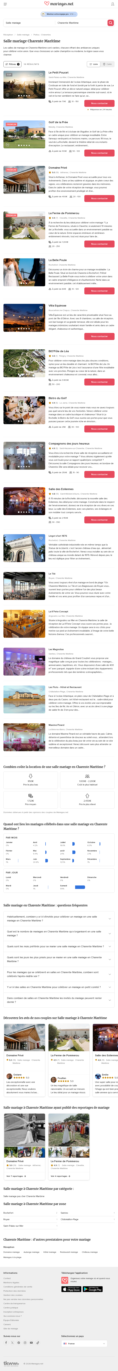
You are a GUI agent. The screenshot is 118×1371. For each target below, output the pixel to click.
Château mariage (90, 1252)
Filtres (14, 64)
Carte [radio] (109, 64)
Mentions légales (11, 1282)
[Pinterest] (18, 1342)
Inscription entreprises (13, 1312)
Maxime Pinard (56, 725)
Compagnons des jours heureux (69, 443)
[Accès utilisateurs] (113, 4)
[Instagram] (25, 1342)
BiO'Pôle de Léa (59, 351)
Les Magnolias (56, 649)
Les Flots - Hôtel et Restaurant (65, 687)
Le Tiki (52, 573)
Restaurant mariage (69, 1252)
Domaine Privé (58, 167)
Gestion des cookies (13, 1295)
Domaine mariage (11, 1252)
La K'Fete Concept (58, 611)
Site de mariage (10, 1328)
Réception (8, 34)
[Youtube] (31, 1342)
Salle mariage (23, 34)
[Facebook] (6, 1342)
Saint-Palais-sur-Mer (13, 1225)
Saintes (64, 1212)
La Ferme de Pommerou (64, 213)
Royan (6, 1219)
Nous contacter (99, 103)
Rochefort (8, 1212)
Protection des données (14, 1291)
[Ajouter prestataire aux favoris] (41, 75)
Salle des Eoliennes (61, 489)
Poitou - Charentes (42, 34)
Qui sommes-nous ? (12, 1316)
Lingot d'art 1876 (58, 535)
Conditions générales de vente (17, 1287)
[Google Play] (93, 1291)
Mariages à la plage (12, 1257)
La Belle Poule (58, 260)
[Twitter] (12, 1342)
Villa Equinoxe (57, 305)
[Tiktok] (37, 1342)
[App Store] (71, 1291)
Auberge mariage (31, 1252)
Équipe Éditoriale (11, 1320)
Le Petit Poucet (58, 72)
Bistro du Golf (58, 398)
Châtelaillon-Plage (69, 1219)
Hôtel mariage (49, 1252)
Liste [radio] (95, 64)
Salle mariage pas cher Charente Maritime (23, 1196)
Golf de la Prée (58, 122)
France (71, 1343)
